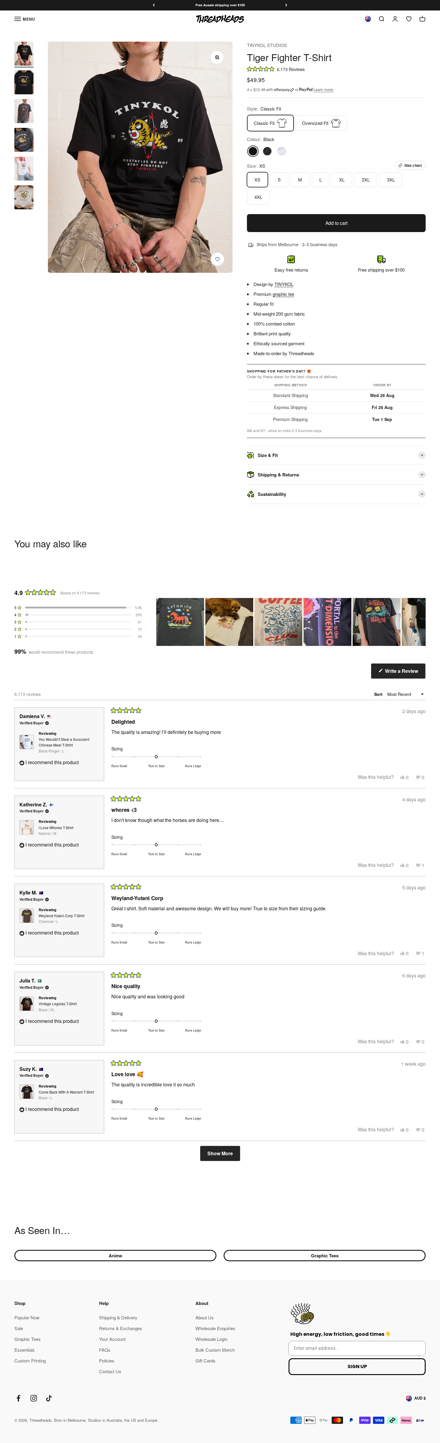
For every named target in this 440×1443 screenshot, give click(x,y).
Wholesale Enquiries (215, 1328)
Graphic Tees (325, 1255)
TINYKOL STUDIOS (267, 45)
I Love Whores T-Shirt (56, 830)
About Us (204, 1317)
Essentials (24, 1350)
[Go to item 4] (24, 141)
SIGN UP (357, 1366)
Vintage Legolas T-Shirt (58, 1006)
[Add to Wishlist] (217, 259)
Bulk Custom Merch (215, 1350)
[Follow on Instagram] (34, 1398)
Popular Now (27, 1317)
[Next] (286, 5)
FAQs (104, 1350)
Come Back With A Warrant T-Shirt (66, 1094)
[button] (336, 69)
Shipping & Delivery (118, 1317)
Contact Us (110, 1371)
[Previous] (154, 5)
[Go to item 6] (24, 198)
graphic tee (283, 294)
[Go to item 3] (24, 112)
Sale (18, 1328)
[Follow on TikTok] (49, 1398)
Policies (106, 1360)
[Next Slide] (421, 622)
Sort (379, 694)
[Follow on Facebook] (18, 1398)
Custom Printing (30, 1360)
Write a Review (405, 673)
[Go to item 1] (24, 54)
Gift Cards (205, 1360)
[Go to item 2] (24, 83)
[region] (291, 622)
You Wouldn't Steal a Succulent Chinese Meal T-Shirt (64, 745)
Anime (115, 1255)
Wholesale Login (211, 1339)
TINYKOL (283, 284)
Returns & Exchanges (120, 1328)
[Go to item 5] (24, 169)
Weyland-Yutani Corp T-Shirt (61, 918)
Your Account (112, 1339)
